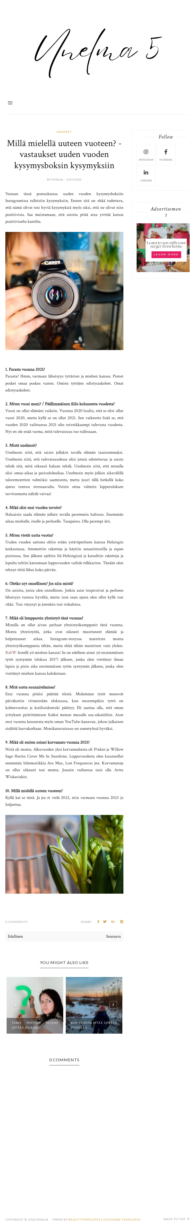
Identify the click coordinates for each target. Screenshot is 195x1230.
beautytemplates (84, 1219)
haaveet (64, 132)
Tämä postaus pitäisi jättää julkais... (35, 1025)
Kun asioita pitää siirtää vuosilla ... (94, 1025)
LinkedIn (146, 180)
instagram (146, 160)
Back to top (175, 1219)
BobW (11, 652)
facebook (165, 160)
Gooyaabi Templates (121, 1219)
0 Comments (16, 922)
